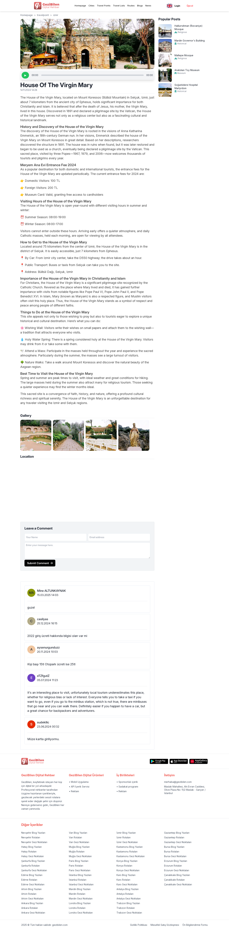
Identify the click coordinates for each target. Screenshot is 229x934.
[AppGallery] (198, 761)
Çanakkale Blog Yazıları (177, 875)
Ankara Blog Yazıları (32, 903)
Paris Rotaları (76, 865)
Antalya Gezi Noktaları (129, 898)
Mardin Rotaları (77, 893)
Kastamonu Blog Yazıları (130, 846)
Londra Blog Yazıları (80, 903)
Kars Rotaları (123, 879)
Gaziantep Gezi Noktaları (177, 842)
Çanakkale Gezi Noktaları (178, 884)
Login (177, 5)
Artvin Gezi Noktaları (32, 898)
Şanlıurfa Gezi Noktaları (34, 870)
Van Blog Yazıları (78, 832)
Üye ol (190, 5)
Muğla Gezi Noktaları (80, 856)
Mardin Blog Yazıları (80, 889)
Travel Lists (119, 5)
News (148, 5)
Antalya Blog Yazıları (128, 889)
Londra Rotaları (77, 907)
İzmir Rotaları (124, 837)
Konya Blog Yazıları (127, 860)
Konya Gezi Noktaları (128, 870)
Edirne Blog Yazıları (31, 875)
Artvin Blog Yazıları (31, 889)
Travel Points (103, 5)
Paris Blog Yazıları (78, 860)
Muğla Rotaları (76, 851)
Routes (131, 5)
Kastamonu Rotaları (127, 851)
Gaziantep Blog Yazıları (176, 832)
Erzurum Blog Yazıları (175, 860)
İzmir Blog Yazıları (126, 832)
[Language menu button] (170, 6)
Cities (91, 5)
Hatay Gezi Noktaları (32, 856)
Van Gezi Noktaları (79, 842)
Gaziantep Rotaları (174, 837)
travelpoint (43, 15)
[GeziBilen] (46, 5)
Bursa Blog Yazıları (174, 846)
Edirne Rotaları (29, 879)
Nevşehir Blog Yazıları (33, 832)
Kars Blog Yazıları (126, 875)
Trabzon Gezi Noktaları (129, 912)
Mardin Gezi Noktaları (81, 898)
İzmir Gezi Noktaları (127, 842)
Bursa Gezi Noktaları (175, 856)
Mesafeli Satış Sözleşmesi (165, 924)
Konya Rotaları (124, 865)
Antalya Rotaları (125, 893)
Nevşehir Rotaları (30, 837)
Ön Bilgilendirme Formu (195, 924)
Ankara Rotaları (29, 907)
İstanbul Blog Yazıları (80, 875)
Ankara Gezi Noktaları (33, 912)
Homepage (80, 5)
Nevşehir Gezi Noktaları (34, 842)
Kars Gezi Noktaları (127, 884)
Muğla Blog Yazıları (79, 846)
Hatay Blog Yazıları (31, 846)
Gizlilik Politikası (138, 924)
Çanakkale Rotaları (174, 879)
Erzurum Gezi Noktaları (176, 870)
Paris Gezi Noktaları (79, 870)
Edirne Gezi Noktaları (32, 884)
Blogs (140, 5)
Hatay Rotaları (29, 851)
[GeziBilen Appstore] (178, 761)
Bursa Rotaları (171, 851)
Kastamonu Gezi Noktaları (131, 856)
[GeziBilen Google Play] (159, 761)
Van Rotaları (75, 837)
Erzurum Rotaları (173, 865)
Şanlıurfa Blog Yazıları (33, 860)
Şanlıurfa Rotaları (30, 865)
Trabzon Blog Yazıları (128, 903)
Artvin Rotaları (28, 893)
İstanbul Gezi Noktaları (81, 884)
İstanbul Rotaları (77, 879)
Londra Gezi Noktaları (81, 912)
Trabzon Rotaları (126, 907)
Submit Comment (38, 563)
